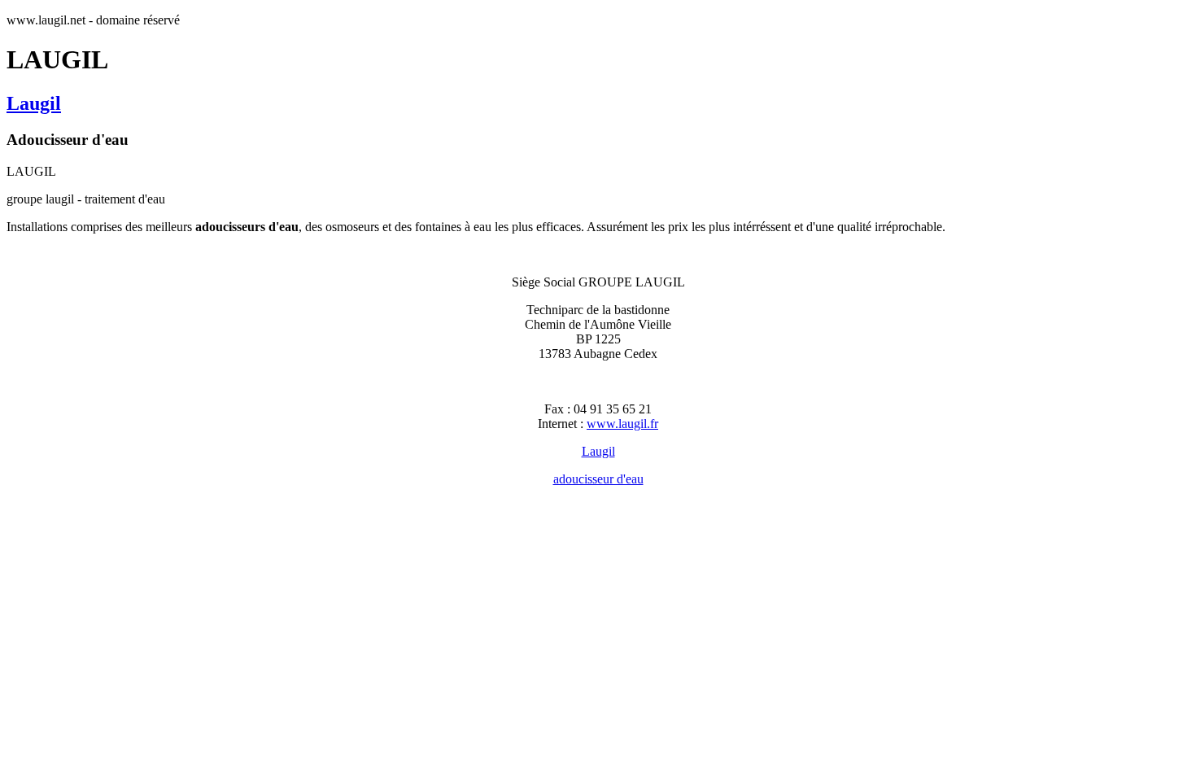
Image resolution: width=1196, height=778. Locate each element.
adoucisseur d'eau (598, 479)
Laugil (34, 103)
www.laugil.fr (622, 424)
